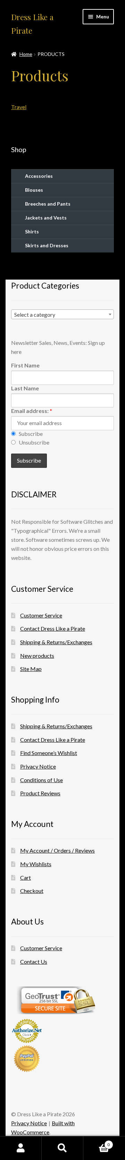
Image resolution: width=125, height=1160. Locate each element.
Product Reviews (40, 793)
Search (62, 1148)
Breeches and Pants (47, 204)
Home (25, 54)
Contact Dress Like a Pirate (52, 628)
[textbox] (62, 315)
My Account (21, 1148)
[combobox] (62, 314)
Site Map (31, 668)
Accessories (39, 176)
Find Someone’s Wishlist (48, 752)
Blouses (34, 190)
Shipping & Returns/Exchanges (56, 642)
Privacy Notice (38, 766)
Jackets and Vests (46, 218)
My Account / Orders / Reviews (57, 850)
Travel (18, 106)
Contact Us (33, 961)
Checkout (31, 890)
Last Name (25, 388)
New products (37, 655)
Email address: (31, 410)
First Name (25, 365)
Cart (25, 877)
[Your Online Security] (62, 1000)
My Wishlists (35, 864)
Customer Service (41, 615)
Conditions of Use (41, 780)
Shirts (32, 231)
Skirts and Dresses (46, 245)
